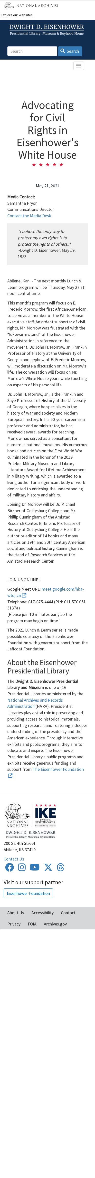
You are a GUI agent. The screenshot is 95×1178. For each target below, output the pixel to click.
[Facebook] (9, 869)
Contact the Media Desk (29, 215)
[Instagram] (22, 869)
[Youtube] (35, 869)
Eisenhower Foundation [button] (28, 893)
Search (72, 51)
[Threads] (61, 869)
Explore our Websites (17, 15)
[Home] (47, 30)
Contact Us (14, 859)
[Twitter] (48, 869)
